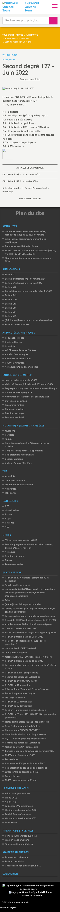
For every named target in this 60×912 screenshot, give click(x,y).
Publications (11, 822)
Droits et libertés (13, 342)
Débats (8, 560)
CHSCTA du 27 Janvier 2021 (18, 706)
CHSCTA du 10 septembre (17, 685)
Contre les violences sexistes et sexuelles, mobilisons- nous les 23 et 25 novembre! (25, 233)
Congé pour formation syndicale (21, 836)
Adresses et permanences (17, 793)
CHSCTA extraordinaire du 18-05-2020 (24, 661)
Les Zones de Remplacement (19, 484)
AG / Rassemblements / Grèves (20, 350)
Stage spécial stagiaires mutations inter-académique (31, 388)
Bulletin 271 (11, 274)
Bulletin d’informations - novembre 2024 (25, 279)
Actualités (10, 346)
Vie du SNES (11, 797)
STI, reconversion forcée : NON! (21, 540)
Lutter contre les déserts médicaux (22, 772)
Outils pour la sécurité (16, 652)
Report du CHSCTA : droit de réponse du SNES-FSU (30, 620)
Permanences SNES (14, 417)
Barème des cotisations (16, 857)
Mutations (10, 431)
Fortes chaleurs (12, 776)
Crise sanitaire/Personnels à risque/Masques (27, 689)
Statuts (8, 439)
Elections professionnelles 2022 (20, 818)
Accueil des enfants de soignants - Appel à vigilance (30, 632)
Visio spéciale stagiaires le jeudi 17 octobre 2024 (29, 384)
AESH (8, 518)
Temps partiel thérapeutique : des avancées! (27, 722)
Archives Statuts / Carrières (18, 463)
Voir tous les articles (30, 198)
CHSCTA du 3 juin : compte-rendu (21, 672)
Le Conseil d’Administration (19, 806)
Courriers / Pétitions (15, 363)
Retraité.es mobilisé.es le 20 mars (21, 246)
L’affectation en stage (16, 401)
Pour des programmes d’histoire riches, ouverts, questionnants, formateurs (28, 546)
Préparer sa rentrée (14, 405)
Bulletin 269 (10, 295)
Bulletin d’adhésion (14, 861)
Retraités (9, 522)
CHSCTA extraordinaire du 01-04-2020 (24, 637)
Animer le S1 (11, 802)
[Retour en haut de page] (52, 904)
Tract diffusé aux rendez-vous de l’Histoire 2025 (28, 291)
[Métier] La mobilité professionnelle (22, 604)
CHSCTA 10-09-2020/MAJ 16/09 (21, 681)
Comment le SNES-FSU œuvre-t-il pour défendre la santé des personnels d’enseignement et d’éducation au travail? (30, 593)
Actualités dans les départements (21, 367)
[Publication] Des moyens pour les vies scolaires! (29, 320)
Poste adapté (11, 759)
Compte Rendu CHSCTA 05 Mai (20, 648)
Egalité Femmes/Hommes (18, 814)
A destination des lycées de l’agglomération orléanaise (25, 190)
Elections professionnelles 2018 (20, 810)
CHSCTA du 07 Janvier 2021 (18, 701)
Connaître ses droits (15, 409)
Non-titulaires (12, 510)
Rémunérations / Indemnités (19, 455)
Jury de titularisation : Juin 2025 (21, 380)
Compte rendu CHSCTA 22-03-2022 (22, 730)
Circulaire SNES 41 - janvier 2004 (20, 181)
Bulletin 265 (10, 304)
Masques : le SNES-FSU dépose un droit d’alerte (28, 657)
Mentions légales (8, 907)
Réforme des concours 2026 (18, 392)
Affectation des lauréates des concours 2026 (27, 396)
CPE (7, 506)
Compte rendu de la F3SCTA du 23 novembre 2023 (29, 751)
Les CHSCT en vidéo (15, 697)
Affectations (11, 489)
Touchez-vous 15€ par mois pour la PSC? (25, 763)
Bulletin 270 (10, 299)
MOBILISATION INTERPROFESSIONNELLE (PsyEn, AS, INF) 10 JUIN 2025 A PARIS (30, 252)
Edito (7, 600)
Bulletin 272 (10, 316)
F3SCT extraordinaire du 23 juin (20, 780)
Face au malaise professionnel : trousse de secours (30, 616)
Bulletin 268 (10, 287)
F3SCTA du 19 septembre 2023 (20, 755)
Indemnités (10, 493)
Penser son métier (14, 564)
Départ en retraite (14, 459)
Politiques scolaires (14, 338)
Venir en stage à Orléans (17, 840)
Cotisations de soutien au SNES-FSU (23, 865)
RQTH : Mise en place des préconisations (25, 738)
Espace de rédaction (32, 895)
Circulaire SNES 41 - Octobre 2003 (20, 174)
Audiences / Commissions (18, 358)
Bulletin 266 (10, 308)
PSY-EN (8, 514)
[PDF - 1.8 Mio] (7, 154)
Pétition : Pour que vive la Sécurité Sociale (25, 710)
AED (7, 527)
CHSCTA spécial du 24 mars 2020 (21, 628)
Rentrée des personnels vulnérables (22, 677)
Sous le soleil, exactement (17, 585)
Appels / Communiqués (16, 354)
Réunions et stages (14, 413)
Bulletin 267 (10, 312)
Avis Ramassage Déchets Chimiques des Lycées (28, 624)
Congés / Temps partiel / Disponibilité (24, 450)
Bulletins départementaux (17, 324)
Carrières (9, 435)
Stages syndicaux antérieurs (19, 844)
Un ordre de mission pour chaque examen (25, 734)
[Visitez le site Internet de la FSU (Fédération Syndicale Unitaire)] (30, 892)
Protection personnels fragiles (20, 693)
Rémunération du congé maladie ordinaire (26, 768)
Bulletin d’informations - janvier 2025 (23, 283)
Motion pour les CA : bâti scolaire (21, 747)
